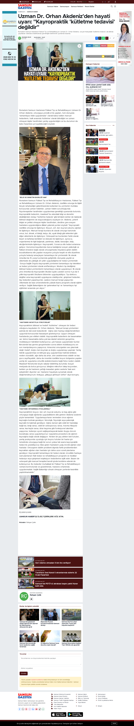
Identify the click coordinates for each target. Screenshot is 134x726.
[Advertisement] (50, 94)
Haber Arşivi (57, 708)
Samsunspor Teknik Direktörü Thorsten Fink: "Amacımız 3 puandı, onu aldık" (106, 152)
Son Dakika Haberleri (60, 706)
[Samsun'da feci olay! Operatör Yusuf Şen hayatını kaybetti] (71, 614)
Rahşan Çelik (35, 595)
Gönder (23, 673)
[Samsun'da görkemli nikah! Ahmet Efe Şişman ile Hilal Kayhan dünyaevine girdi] (29, 614)
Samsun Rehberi (77, 6)
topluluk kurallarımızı (37, 679)
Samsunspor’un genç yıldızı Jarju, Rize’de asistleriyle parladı (106, 143)
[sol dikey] (9, 38)
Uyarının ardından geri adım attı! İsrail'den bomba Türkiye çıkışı (106, 134)
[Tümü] (113, 125)
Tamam (114, 723)
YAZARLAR (49, 1)
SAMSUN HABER (26, 517)
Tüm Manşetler (58, 704)
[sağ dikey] (124, 38)
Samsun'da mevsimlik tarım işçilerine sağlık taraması (27, 645)
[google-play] (75, 714)
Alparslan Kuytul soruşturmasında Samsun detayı (50, 623)
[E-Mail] (31, 599)
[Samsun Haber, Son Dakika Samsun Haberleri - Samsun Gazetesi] (25, 6)
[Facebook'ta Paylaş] (96, 38)
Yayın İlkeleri (82, 702)
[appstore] (59, 714)
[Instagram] (29, 709)
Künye (80, 706)
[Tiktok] (39, 709)
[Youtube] (36, 709)
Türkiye (102, 130)
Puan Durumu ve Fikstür (61, 702)
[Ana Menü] (115, 6)
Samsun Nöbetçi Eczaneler (62, 694)
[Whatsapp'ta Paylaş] (103, 38)
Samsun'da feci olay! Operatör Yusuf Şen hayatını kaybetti (69, 623)
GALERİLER (25, 1)
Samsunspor (64, 6)
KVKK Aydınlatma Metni (105, 700)
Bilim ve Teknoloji (83, 698)
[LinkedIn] (33, 709)
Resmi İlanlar (89, 6)
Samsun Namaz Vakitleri (61, 698)
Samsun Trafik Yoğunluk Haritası (64, 700)
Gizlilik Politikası (83, 700)
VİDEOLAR (37, 1)
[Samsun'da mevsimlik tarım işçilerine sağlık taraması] (29, 636)
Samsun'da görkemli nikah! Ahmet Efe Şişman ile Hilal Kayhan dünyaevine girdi (106, 161)
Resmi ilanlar (101, 696)
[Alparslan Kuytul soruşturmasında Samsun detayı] (50, 614)
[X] (22, 709)
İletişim (100, 706)
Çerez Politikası (102, 698)
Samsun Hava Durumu (60, 696)
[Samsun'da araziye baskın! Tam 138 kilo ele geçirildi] (71, 636)
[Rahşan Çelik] (24, 596)
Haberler (21, 12)
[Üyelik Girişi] (114, 2)
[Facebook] (19, 709)
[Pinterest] (26, 709)
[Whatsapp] (43, 709)
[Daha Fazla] (106, 38)
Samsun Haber (52, 6)
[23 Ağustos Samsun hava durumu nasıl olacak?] (50, 636)
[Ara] (111, 6)
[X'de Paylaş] (99, 38)
